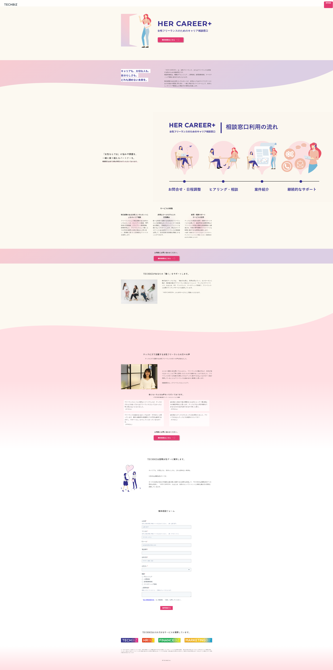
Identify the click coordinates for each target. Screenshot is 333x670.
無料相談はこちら (168, 40)
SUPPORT (309, 5)
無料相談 (328, 3)
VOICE (317, 5)
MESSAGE (300, 5)
